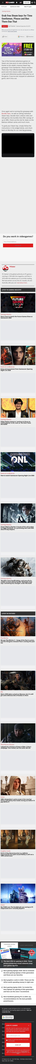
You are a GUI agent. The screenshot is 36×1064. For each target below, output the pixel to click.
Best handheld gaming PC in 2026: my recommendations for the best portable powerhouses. (17, 999)
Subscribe (27, 2)
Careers (4, 1049)
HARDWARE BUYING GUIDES (9, 945)
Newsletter (31, 36)
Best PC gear (28, 6)
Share (5, 36)
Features (4, 26)
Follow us (22, 36)
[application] (18, 144)
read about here (22, 283)
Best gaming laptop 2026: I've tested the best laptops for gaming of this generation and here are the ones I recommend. (19, 989)
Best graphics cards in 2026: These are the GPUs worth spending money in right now (19, 981)
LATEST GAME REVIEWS (26, 945)
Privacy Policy (24, 1051)
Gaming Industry (6, 11)
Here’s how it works (12, 31)
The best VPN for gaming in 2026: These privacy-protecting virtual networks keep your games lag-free (18, 963)
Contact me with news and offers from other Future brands (18, 1040)
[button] (34, 2)
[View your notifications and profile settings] (16, 2)
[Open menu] (3, 2)
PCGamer (12, 26)
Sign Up (18, 1045)
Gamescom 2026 (15, 6)
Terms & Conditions (16, 1052)
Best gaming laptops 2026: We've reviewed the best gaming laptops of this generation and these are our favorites (19, 973)
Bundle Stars (6, 113)
